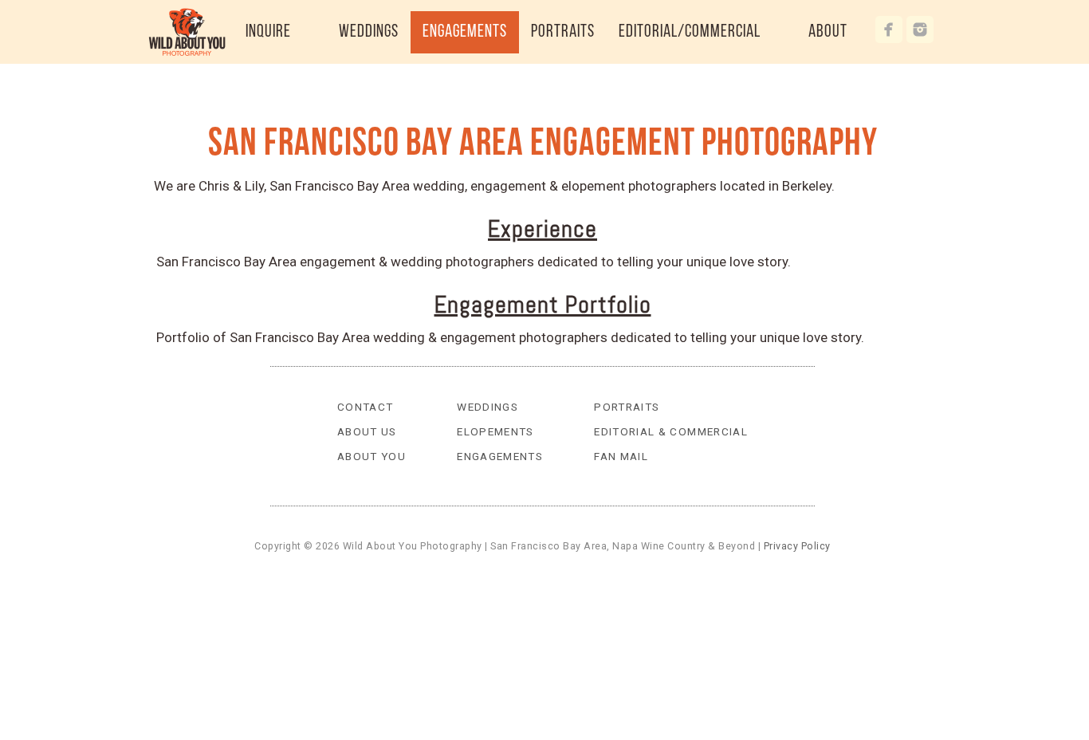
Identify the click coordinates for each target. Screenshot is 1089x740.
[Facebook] (888, 29)
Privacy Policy (797, 546)
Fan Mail (621, 456)
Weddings (487, 406)
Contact (365, 406)
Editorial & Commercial (671, 431)
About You (371, 456)
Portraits (626, 406)
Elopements (495, 431)
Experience (542, 229)
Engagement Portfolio (542, 304)
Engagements (500, 456)
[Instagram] (920, 29)
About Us (367, 431)
